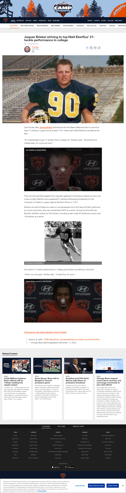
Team (15, 432)
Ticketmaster (58, 454)
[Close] (123, 485)
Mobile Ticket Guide (58, 445)
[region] (63, 486)
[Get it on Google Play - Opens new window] (69, 468)
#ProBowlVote (52, 339)
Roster (15, 435)
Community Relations (108, 442)
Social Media (108, 454)
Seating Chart (84, 451)
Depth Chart (15, 438)
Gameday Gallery (33, 451)
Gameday (85, 432)
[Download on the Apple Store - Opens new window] (56, 467)
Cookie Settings (80, 485)
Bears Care (108, 438)
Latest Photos (33, 438)
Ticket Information (58, 435)
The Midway (58, 442)
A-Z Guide (85, 435)
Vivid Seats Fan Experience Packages (58, 451)
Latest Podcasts (33, 445)
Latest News (33, 435)
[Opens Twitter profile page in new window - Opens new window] (33, 51)
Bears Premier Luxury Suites (57, 438)
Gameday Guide (85, 442)
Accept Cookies (112, 485)
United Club (58, 458)
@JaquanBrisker (68, 339)
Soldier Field (85, 454)
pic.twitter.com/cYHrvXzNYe (87, 339)
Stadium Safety (85, 458)
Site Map (108, 458)
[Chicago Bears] (63, 476)
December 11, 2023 (67, 342)
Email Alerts (108, 445)
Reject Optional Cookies (96, 485)
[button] (63, 169)
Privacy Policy (42, 491)
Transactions (15, 458)
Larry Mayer (35, 47)
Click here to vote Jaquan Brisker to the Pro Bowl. (45, 332)
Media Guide (15, 445)
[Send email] (95, 49)
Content (33, 432)
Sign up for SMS (108, 451)
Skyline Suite (58, 448)
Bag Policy (85, 438)
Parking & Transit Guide (85, 448)
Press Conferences (33, 458)
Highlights (33, 454)
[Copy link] (99, 48)
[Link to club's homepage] (5, 20)
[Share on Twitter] (91, 49)
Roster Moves (33, 448)
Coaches (15, 442)
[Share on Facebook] (87, 49)
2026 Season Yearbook (108, 435)
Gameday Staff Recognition (84, 445)
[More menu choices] (62, 20)
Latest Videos (33, 442)
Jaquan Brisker (45, 127)
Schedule (15, 448)
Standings (15, 451)
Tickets (58, 432)
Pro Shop (108, 448)
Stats (15, 454)
